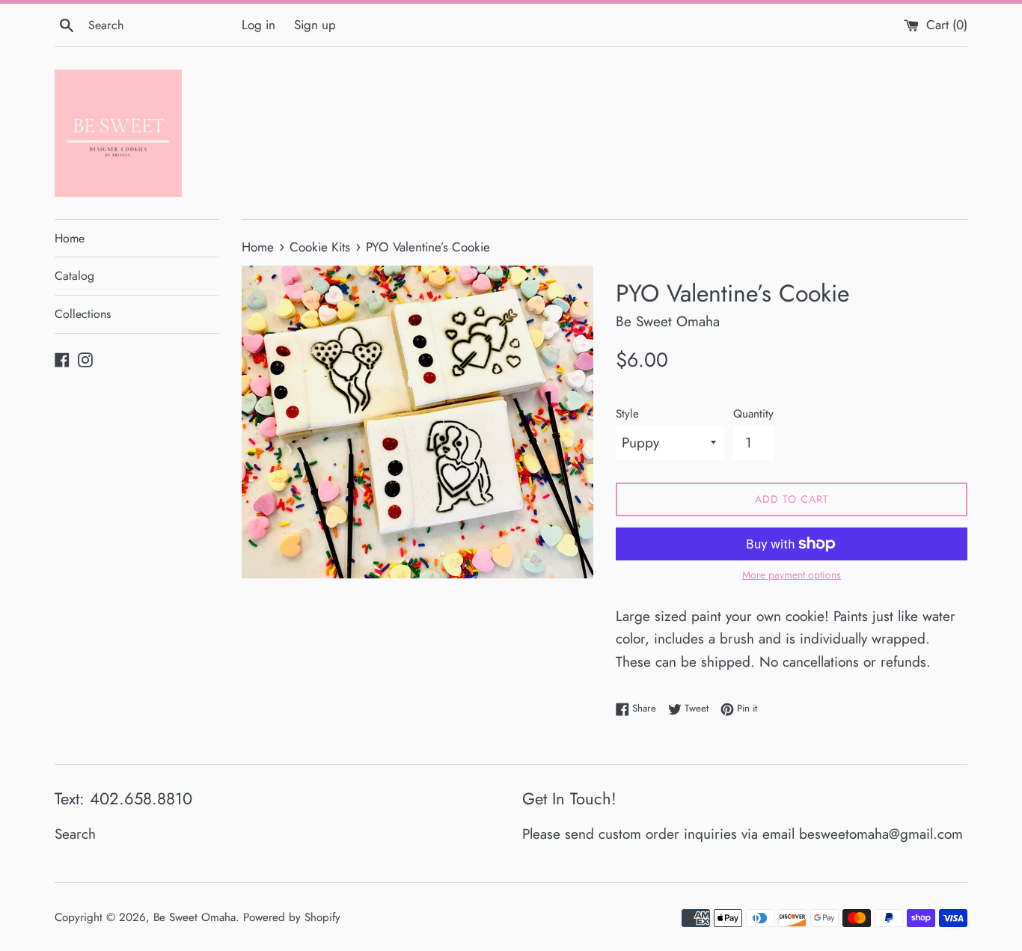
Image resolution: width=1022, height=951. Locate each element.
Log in (258, 25)
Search (75, 834)
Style (627, 414)
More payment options (791, 574)
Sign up (315, 25)
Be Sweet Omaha (194, 917)
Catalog (74, 275)
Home (70, 238)
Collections (83, 313)
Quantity (753, 414)
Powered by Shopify (291, 917)
